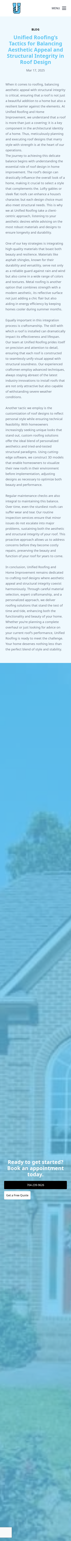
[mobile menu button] (64, 8)
